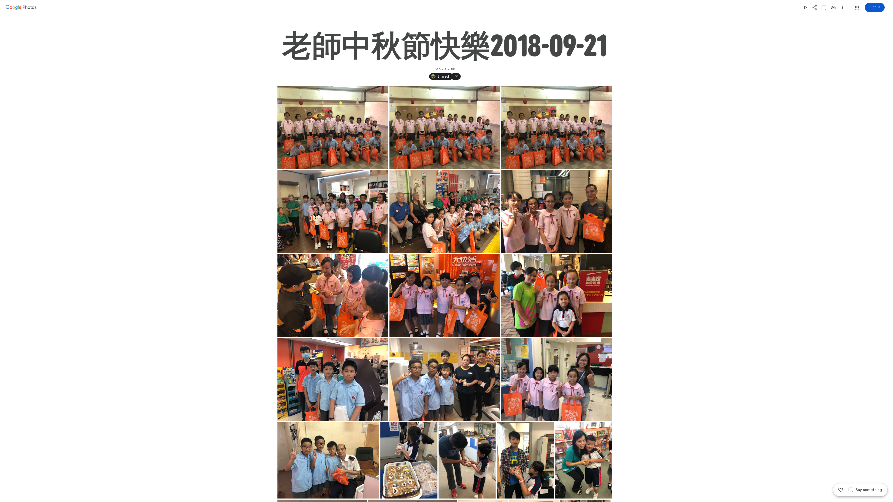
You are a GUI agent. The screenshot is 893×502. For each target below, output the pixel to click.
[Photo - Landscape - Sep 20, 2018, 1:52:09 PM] (444, 379)
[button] (857, 7)
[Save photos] (833, 7)
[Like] (840, 490)
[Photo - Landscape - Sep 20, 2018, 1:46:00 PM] (556, 295)
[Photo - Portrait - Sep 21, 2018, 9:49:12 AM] (525, 460)
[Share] (814, 7)
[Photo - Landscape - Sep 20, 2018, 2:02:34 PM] (556, 379)
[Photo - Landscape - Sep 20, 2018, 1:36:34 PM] (556, 211)
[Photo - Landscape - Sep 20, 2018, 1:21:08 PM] (556, 127)
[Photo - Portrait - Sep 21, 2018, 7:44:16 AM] (408, 460)
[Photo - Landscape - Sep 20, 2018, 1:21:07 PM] (444, 127)
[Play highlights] (805, 7)
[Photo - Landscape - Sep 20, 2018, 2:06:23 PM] (328, 460)
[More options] (842, 7)
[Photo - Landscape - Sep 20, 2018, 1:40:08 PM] (444, 295)
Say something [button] (869, 490)
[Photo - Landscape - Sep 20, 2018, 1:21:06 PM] (332, 127)
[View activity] (824, 7)
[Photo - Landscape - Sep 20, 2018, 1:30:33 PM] (332, 211)
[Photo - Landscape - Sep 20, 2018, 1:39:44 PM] (332, 295)
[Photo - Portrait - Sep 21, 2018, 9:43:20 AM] (467, 460)
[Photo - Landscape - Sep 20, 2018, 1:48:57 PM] (332, 379)
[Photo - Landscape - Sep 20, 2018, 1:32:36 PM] (444, 211)
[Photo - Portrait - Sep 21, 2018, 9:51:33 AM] (583, 460)
